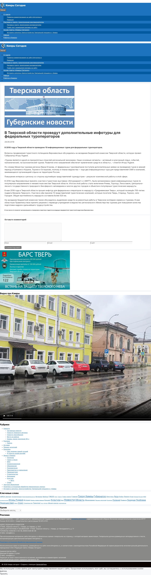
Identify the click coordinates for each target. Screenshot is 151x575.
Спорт (9, 482)
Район (15, 503)
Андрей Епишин (17, 497)
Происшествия (12, 472)
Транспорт (37, 503)
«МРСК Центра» (5, 497)
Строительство (12, 474)
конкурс (56, 503)
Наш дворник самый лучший (17, 451)
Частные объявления (11, 484)
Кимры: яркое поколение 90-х (18, 439)
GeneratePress (41, 564)
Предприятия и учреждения (17, 470)
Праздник (131, 500)
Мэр (62, 500)
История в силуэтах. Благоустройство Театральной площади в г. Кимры (32, 32)
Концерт (47, 500)
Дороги (126, 497)
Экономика (11, 476)
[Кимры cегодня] (13, 7)
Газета (60, 496)
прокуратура (62, 503)
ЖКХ (8, 462)
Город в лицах (12, 460)
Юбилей (50, 503)
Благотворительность (28, 496)
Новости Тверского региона (17, 433)
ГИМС (56, 496)
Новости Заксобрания (15, 435)
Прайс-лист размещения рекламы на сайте (22, 27)
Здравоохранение (13, 464)
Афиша (6, 35)
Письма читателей (10, 447)
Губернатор (100, 496)
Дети (116, 496)
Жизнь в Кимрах (9, 455)
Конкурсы (6, 449)
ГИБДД (51, 497)
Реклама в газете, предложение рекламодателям (23, 22)
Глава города (66, 497)
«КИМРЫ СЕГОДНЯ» (79, 519)
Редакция (10, 20)
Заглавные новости (14, 431)
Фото (12, 480)
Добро (121, 497)
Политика (10, 457)
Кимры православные (37, 500)
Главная (74, 497)
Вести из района (13, 437)
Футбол (46, 503)
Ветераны (39, 497)
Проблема (141, 500)
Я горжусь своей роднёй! (16, 453)
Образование (12, 466)
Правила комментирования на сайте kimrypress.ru (24, 17)
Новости (6, 428)
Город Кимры (85, 496)
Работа (9, 443)
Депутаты (110, 497)
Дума (131, 497)
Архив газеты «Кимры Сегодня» (16, 30)
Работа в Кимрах (10, 38)
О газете (6, 15)
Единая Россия (138, 496)
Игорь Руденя (16, 500)
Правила (124, 500)
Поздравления (12, 468)
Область (79, 500)
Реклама (6, 441)
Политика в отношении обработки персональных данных (24, 487)
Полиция (116, 500)
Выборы (45, 497)
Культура (10, 478)
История (6, 445)
